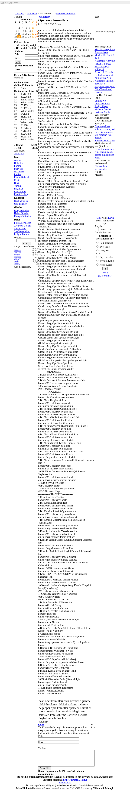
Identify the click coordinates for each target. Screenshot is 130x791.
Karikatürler (20, 191)
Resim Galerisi (21, 177)
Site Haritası (20, 228)
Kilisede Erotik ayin (105, 140)
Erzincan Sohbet (103, 112)
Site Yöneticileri (22, 231)
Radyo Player (101, 106)
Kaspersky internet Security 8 (104, 82)
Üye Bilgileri (20, 203)
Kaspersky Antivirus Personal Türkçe (105, 62)
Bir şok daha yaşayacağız (101, 167)
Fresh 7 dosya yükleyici (102, 68)
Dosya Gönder (21, 210)
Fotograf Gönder (22, 216)
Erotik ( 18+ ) (21, 194)
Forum (17, 165)
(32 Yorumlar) (105, 275)
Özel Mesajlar (21, 201)
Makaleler (32, 13)
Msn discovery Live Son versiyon (105, 51)
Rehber (17, 174)
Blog (16, 183)
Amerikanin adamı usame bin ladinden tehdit (104, 155)
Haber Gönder (21, 213)
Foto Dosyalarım (22, 222)
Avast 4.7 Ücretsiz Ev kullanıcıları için (104, 73)
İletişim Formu (21, 234)
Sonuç (105, 272)
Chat (16, 180)
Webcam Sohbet (103, 109)
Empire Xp (100, 100)
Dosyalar (18, 168)
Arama (17, 160)
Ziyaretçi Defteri (22, 225)
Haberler (18, 163)
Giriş (99, 217)
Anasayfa (19, 13)
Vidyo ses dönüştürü (105, 86)
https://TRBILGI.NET (75, 779)
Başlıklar (18, 188)
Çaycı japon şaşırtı (104, 132)
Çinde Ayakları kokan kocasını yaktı (105, 127)
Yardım (17, 185)
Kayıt (111, 217)
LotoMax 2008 (102, 103)
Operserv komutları (65, 13)
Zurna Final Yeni (103, 78)
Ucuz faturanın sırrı (104, 149)
